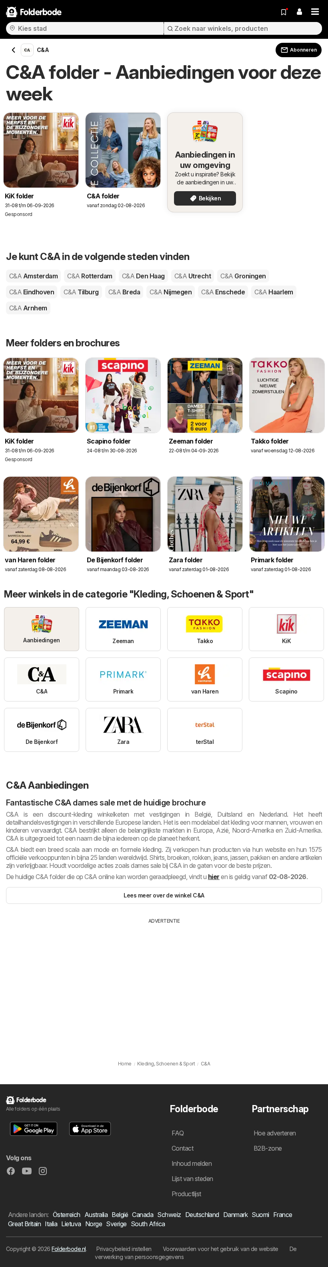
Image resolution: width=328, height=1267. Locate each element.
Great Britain (24, 1224)
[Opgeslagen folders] (283, 12)
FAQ (178, 1133)
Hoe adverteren (275, 1133)
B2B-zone (268, 1148)
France (282, 1215)
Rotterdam (89, 276)
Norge (93, 1224)
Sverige (116, 1224)
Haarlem (273, 292)
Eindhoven (31, 292)
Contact (182, 1148)
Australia (96, 1215)
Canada (142, 1215)
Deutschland (202, 1215)
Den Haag (143, 276)
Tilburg (81, 292)
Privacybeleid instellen (123, 1248)
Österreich (66, 1215)
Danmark (235, 1215)
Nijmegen (171, 292)
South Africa (148, 1224)
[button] (299, 12)
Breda (124, 292)
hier (214, 877)
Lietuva (71, 1224)
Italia (51, 1224)
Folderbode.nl (69, 1248)
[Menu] (315, 12)
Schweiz (169, 1215)
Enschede (223, 292)
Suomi (260, 1215)
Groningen (243, 276)
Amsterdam (33, 276)
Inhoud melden (192, 1163)
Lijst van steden (192, 1179)
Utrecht (192, 276)
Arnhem (28, 308)
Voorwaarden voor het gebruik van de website (220, 1248)
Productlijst (186, 1194)
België (120, 1215)
